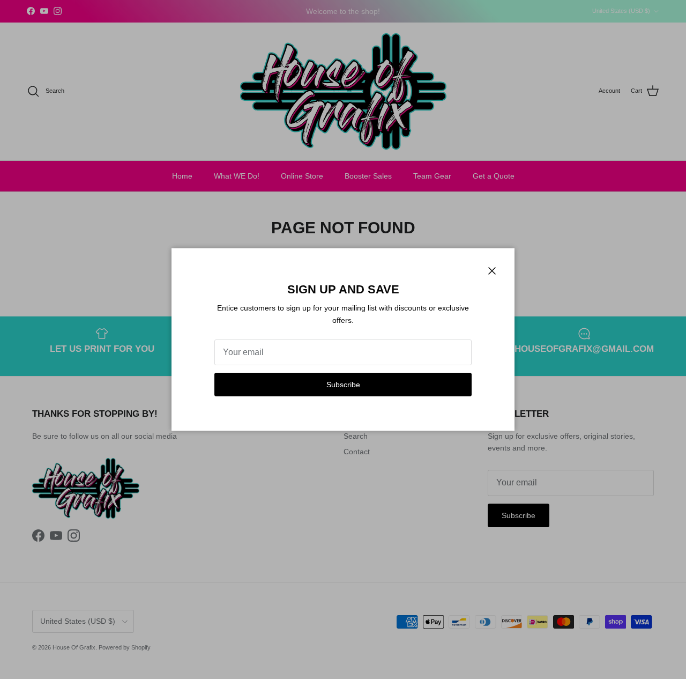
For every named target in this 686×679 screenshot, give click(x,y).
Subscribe (343, 384)
